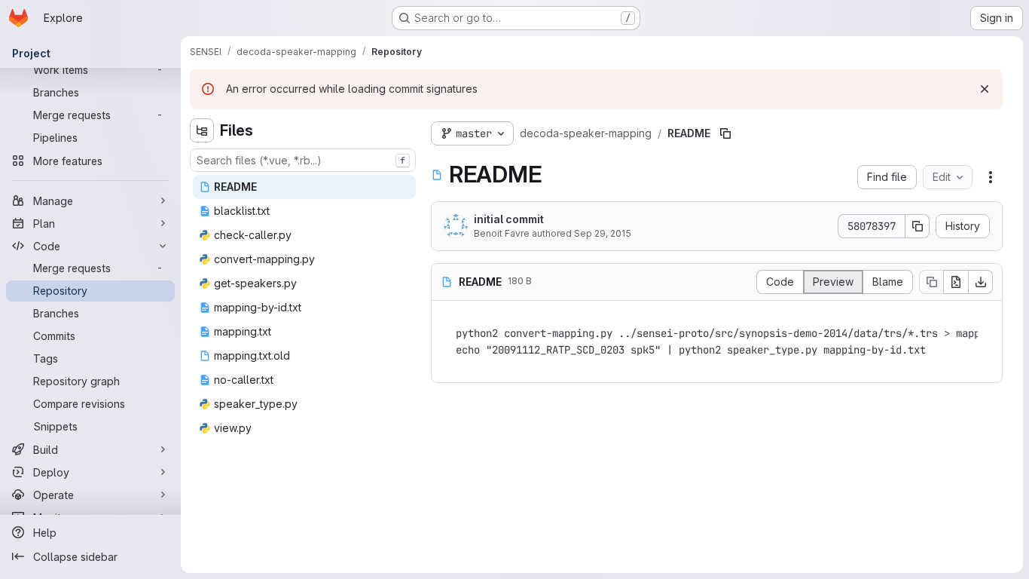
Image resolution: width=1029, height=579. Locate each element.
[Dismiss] (985, 89)
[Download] (981, 282)
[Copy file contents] (931, 282)
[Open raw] (956, 282)
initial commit (509, 219)
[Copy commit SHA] (917, 226)
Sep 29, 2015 (602, 233)
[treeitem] (304, 187)
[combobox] (303, 160)
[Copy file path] (725, 133)
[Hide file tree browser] (202, 130)
